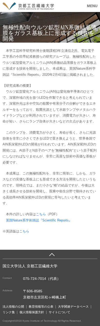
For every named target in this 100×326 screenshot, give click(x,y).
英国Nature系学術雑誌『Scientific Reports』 (39, 220)
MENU (92, 6)
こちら (41, 214)
